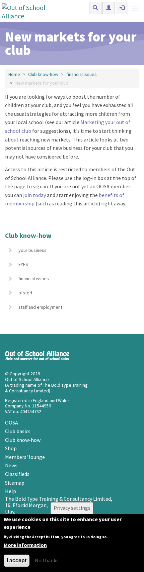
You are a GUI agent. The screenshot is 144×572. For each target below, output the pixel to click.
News (11, 465)
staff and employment (40, 307)
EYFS (23, 264)
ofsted (25, 293)
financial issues (81, 74)
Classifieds (17, 474)
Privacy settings (72, 508)
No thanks (47, 560)
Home (14, 74)
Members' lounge (25, 457)
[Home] (31, 11)
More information (25, 545)
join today (34, 195)
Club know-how (43, 74)
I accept (16, 560)
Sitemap (14, 482)
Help (10, 491)
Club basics (17, 431)
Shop (11, 448)
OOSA (11, 422)
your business (32, 250)
